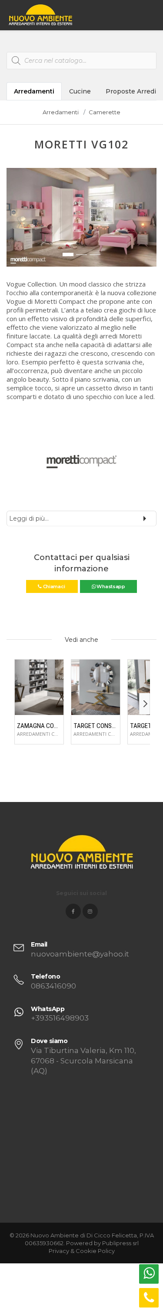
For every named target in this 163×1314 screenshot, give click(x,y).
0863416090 (53, 986)
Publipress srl (120, 1243)
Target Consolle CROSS (95, 726)
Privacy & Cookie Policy (82, 1250)
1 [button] (68, 254)
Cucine (80, 91)
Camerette (104, 112)
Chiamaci (54, 586)
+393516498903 (60, 1018)
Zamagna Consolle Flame (39, 726)
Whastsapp (110, 586)
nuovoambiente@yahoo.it (80, 954)
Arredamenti (34, 91)
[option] (81, 217)
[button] (13, 222)
